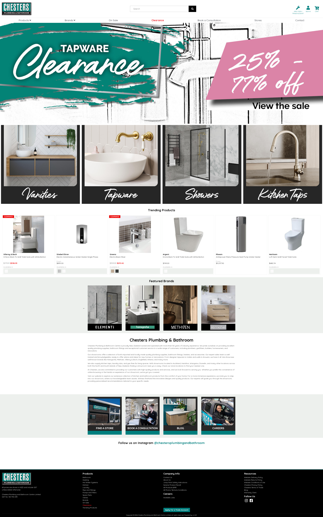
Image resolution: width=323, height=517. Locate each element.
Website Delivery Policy (253, 477)
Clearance (158, 20)
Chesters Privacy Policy (253, 485)
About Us (166, 480)
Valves (85, 498)
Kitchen (86, 485)
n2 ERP (194, 515)
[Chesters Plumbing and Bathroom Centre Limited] (40, 9)
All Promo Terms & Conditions (174, 490)
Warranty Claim (250, 493)
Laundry (86, 487)
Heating (86, 480)
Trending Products (90, 508)
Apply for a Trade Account (176, 510)
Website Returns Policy (253, 480)
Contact (299, 20)
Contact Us (167, 477)
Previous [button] (84, 308)
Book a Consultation (209, 20)
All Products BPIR (170, 487)
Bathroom (87, 477)
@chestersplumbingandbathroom (179, 443)
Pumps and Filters (89, 493)
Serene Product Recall (172, 485)
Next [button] (239, 308)
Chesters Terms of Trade (253, 487)
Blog (246, 490)
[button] (297, 10)
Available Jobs (169, 498)
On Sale (113, 20)
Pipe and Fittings (89, 490)
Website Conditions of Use (254, 482)
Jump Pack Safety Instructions (175, 482)
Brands (69, 20)
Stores (258, 20)
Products (24, 20)
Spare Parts (87, 495)
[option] (105, 308)
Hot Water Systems (90, 482)
